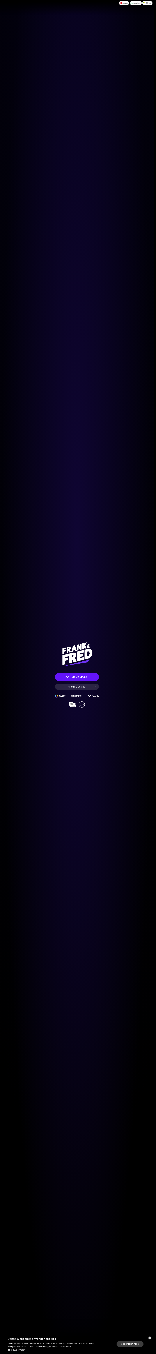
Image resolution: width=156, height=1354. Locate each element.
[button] (52, 1350)
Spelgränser (136, 3)
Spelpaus (125, 3)
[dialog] (77, 1344)
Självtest (148, 3)
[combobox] (149, 1337)
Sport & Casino (76, 686)
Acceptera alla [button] (130, 1344)
